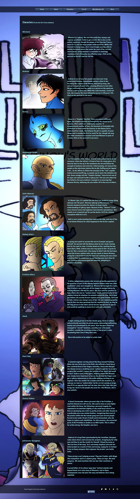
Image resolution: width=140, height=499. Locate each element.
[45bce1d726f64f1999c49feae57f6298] (105, 489)
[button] (56, 9)
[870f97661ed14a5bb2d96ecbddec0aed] (113, 489)
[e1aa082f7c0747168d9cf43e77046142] (117, 489)
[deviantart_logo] (101, 489)
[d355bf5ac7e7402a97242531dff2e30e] (109, 489)
